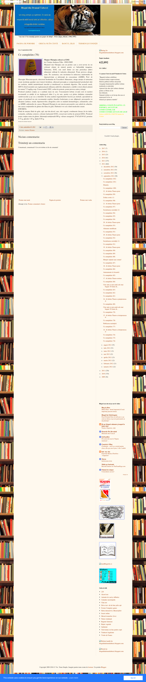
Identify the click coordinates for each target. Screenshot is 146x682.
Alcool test (104, 594)
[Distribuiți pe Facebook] (50, 127)
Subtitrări (104, 627)
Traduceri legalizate (107, 632)
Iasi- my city (106, 451)
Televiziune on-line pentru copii (111, 630)
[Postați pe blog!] (46, 127)
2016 (103, 151)
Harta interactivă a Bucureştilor (111, 611)
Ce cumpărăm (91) (109, 244)
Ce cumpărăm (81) (109, 296)
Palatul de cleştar (108, 470)
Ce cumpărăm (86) (109, 269)
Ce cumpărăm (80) (109, 304)
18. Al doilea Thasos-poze (111, 266)
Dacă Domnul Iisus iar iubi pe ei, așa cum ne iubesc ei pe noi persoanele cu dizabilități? (113, 419)
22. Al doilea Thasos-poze (111, 191)
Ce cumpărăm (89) (109, 253)
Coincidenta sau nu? (108, 472)
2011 (103, 370)
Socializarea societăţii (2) (111, 210)
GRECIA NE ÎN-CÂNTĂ (48, 43)
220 (102, 592)
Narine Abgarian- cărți (109, 428)
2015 (103, 154)
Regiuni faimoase (106, 621)
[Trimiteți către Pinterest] (53, 127)
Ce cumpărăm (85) (109, 275)
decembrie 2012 (109, 167)
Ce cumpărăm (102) (109, 179)
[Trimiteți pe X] (48, 127)
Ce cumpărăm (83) (109, 290)
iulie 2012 (107, 348)
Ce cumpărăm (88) (109, 256)
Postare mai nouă (24, 200)
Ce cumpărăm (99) (109, 194)
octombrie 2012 (109, 173)
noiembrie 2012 (109, 170)
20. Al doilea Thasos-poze (111, 222)
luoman (90, 667)
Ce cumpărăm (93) (109, 225)
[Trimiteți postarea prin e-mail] (40, 127)
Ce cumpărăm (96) (109, 213)
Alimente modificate (109, 228)
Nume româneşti (106, 619)
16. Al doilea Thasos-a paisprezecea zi (114, 300)
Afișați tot (125, 474)
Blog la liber (106, 407)
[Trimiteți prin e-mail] (44, 127)
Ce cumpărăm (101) (109, 182)
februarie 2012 (109, 363)
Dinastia (105, 185)
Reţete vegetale (106, 624)
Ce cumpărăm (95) (109, 216)
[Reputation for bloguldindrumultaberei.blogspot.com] (113, 52)
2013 (103, 161)
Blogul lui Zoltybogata (109, 415)
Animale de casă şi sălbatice (110, 597)
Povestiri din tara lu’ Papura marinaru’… (110, 440)
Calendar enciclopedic (108, 600)
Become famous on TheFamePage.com (113, 466)
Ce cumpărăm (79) (109, 312)
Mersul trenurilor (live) (108, 616)
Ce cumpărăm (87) (109, 263)
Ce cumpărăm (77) (109, 326)
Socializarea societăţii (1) (111, 241)
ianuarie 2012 (108, 367)
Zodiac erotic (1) (108, 197)
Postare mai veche (86, 200)
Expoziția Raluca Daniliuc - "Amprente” (110, 454)
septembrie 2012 (109, 176)
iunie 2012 (107, 351)
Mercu (104, 459)
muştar (27, 130)
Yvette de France (106, 635)
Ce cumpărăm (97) (109, 207)
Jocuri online (105, 613)
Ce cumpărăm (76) (109, 335)
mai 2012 (107, 354)
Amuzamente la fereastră (111, 272)
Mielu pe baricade (108, 464)
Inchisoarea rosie (107, 461)
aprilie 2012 (108, 357)
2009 (103, 377)
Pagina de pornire (55, 200)
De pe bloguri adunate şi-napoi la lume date (113, 425)
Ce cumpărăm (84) (109, 281)
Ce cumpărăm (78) (109, 320)
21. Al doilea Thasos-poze (111, 203)
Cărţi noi (104, 602)
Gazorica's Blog (107, 444)
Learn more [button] (73, 678)
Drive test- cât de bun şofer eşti (111, 605)
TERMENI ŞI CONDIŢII (87, 43)
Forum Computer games (109, 608)
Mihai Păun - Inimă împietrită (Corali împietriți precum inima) (113, 410)
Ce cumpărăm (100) (109, 188)
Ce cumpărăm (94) (109, 219)
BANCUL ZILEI (68, 43)
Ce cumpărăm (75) (109, 338)
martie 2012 (108, 360)
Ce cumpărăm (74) (109, 341)
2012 (103, 164)
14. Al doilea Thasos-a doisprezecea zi (114, 331)
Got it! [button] (133, 678)
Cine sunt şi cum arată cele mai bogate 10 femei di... (113, 286)
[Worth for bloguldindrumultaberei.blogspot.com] (113, 651)
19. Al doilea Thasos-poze (111, 247)
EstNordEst (106, 437)
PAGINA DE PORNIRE (26, 43)
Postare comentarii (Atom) (36, 204)
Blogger (103, 667)
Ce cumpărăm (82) (109, 293)
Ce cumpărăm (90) (109, 250)
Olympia (32, 130)
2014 (103, 158)
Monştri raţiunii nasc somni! (112, 260)
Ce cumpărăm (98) (109, 200)
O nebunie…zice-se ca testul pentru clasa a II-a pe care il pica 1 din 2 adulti (114, 447)
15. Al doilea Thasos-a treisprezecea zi (114, 316)
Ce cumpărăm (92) (109, 238)
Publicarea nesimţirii (110, 323)
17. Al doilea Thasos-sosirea (112, 278)
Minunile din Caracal (108, 433)
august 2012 (108, 345)
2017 (103, 148)
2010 (103, 374)
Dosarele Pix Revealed (109, 431)
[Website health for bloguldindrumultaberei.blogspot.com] (113, 643)
